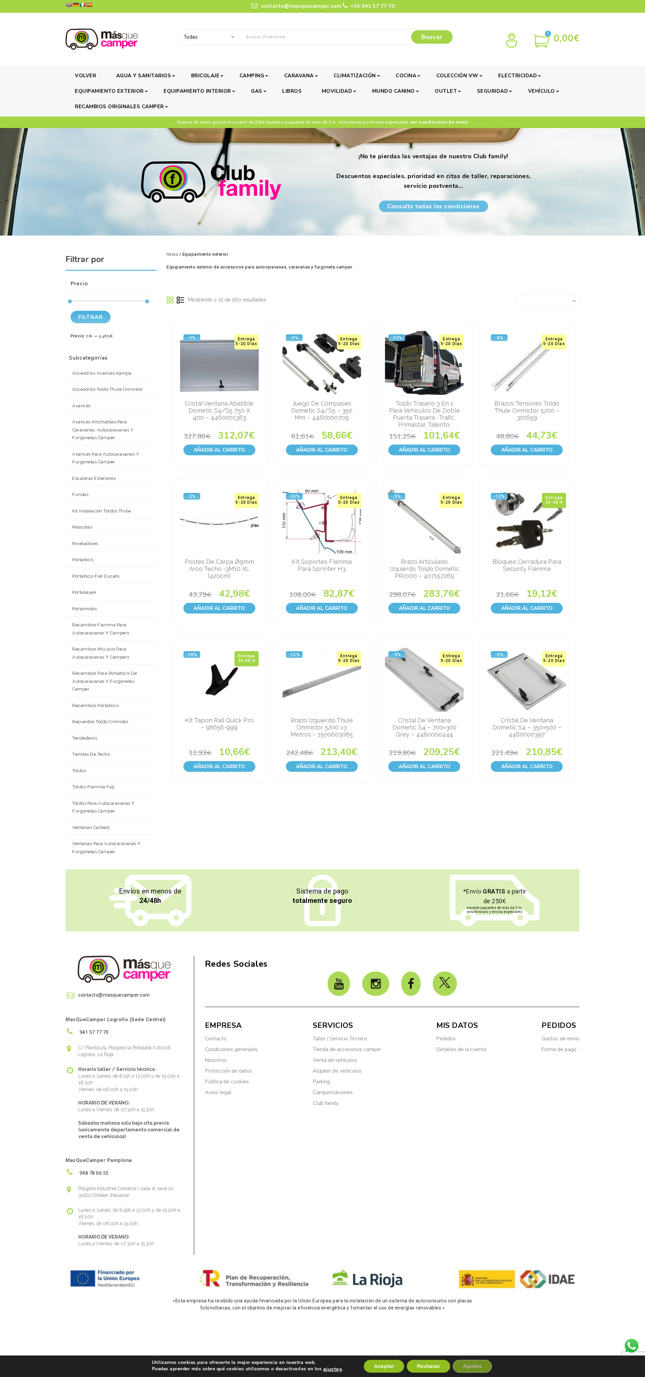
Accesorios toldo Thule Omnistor (107, 389)
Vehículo (541, 91)
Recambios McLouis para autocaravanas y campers (100, 653)
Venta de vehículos (335, 1060)
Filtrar (90, 317)
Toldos (79, 770)
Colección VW (457, 75)
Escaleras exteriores (94, 478)
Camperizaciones (333, 1092)
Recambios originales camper (119, 106)
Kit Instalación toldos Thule (101, 510)
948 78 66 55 (93, 1173)
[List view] (180, 300)
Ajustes (472, 1366)
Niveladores (85, 543)
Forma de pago (559, 1049)
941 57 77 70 (93, 1032)
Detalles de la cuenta (461, 1049)
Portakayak (84, 592)
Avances (81, 405)
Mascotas (82, 527)
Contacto (215, 1038)
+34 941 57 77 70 (372, 6)
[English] (69, 4)
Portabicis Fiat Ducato (95, 576)
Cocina (406, 75)
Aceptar (384, 1366)
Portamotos (84, 608)
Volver (85, 75)
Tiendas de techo (91, 754)
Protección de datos (228, 1071)
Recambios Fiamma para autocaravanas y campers (100, 628)
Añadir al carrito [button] (219, 450)
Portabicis (82, 559)
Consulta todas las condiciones (433, 206)
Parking (322, 1081)
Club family (326, 1103)
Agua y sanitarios (143, 75)
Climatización (355, 75)
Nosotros (216, 1060)
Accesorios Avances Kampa (101, 373)
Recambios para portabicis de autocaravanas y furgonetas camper (104, 681)
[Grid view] (170, 300)
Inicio (172, 254)
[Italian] (82, 4)
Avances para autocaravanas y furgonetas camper (105, 458)
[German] (76, 4)
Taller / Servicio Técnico (340, 1038)
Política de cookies (227, 1081)
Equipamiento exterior (109, 91)
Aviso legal (218, 1092)
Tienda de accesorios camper (347, 1049)
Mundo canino (393, 91)
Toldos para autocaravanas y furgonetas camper (103, 807)
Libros (292, 91)
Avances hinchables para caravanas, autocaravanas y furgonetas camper (102, 429)
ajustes (332, 1369)
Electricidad (517, 75)
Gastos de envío (560, 1038)
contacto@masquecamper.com (301, 6)
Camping (252, 75)
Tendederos (84, 738)
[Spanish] (89, 4)
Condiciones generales (231, 1049)
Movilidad (337, 91)
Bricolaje (205, 75)
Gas (256, 91)
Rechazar (428, 1366)
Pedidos (446, 1038)
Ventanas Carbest (91, 827)
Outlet (446, 91)
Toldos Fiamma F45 (93, 786)
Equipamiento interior (197, 91)
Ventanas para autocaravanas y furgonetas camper (106, 847)
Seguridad (492, 91)
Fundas (80, 494)
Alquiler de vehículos (337, 1071)
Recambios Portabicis (95, 705)
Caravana (299, 75)
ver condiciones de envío (439, 122)
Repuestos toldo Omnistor (100, 721)
